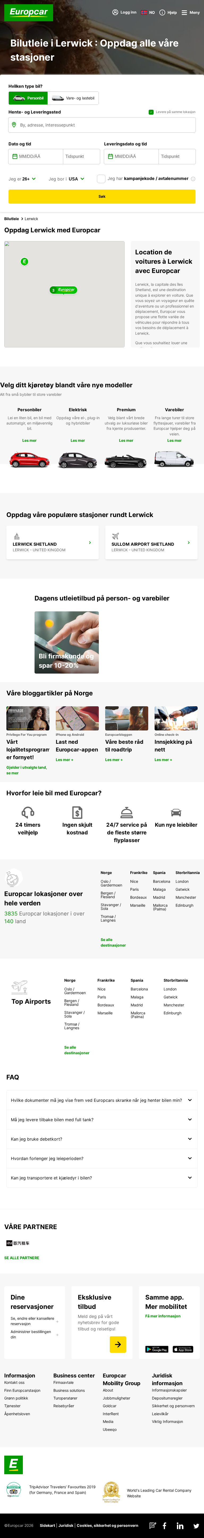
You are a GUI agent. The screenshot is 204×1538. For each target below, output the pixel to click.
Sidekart (47, 1525)
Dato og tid (19, 143)
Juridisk (65, 1525)
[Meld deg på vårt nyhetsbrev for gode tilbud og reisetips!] (118, 1344)
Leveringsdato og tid (125, 143)
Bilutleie (11, 218)
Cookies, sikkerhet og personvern (107, 1525)
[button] (24, 262)
